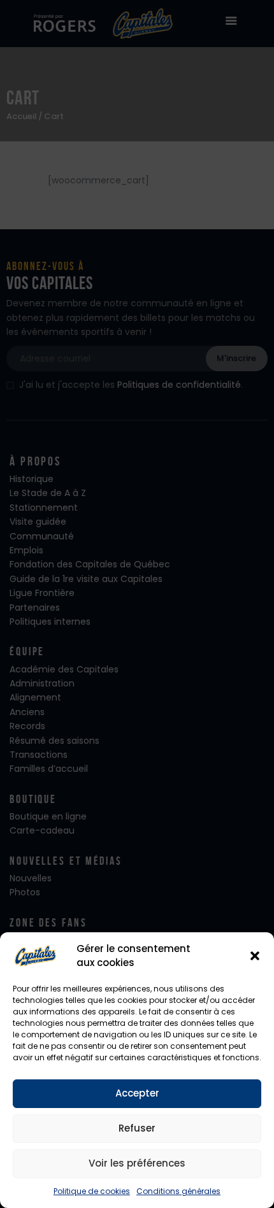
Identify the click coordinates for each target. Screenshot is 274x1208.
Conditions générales (178, 1191)
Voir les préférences (137, 1163)
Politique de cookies (92, 1191)
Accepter (137, 1093)
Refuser (137, 1128)
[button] (255, 955)
